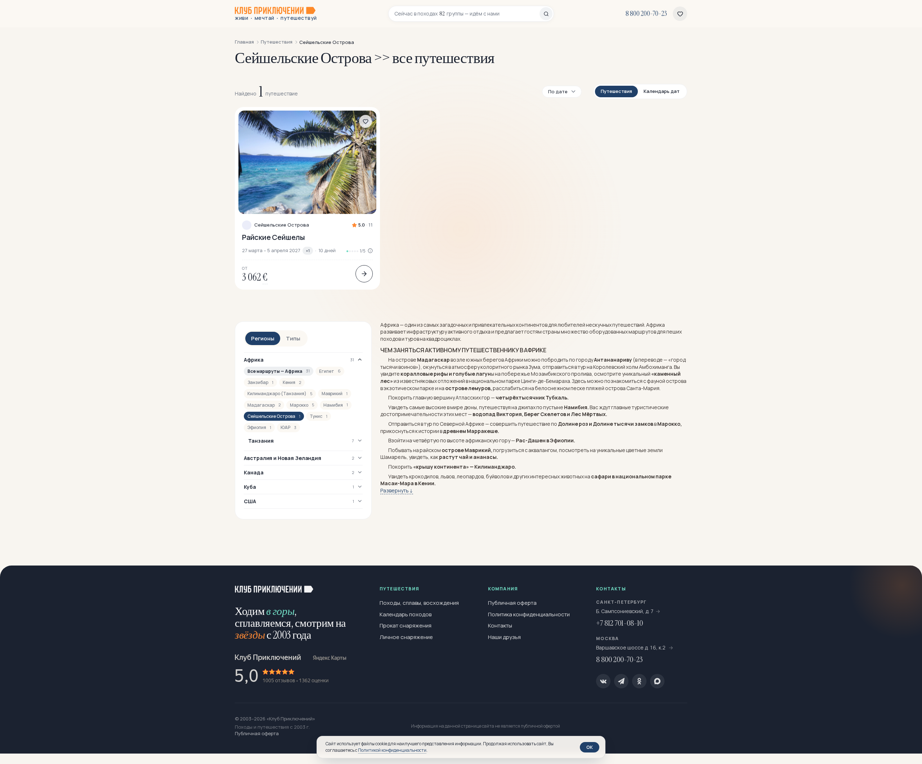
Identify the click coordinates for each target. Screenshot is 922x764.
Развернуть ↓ (396, 490)
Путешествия (616, 91)
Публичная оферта (512, 603)
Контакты (500, 625)
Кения (292, 382)
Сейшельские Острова (281, 225)
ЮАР (288, 427)
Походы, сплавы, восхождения (419, 603)
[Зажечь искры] (904, 583)
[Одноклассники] (639, 681)
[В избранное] (365, 121)
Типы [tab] (293, 338)
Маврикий (335, 393)
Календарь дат (662, 91)
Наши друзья (504, 637)
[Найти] (546, 13)
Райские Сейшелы (273, 237)
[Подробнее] (364, 273)
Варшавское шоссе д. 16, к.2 (631, 647)
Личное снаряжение (406, 637)
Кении (426, 483)
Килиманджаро (494, 466)
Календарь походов (405, 614)
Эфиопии (562, 440)
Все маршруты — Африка (278, 371)
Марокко (302, 405)
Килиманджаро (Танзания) (279, 393)
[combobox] (467, 13)
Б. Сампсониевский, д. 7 (625, 611)
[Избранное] (680, 13)
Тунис (318, 416)
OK (589, 747)
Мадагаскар (264, 405)
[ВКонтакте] (603, 681)
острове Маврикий (466, 450)
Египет (330, 371)
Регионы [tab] (262, 338)
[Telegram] (621, 681)
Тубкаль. (557, 397)
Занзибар (260, 382)
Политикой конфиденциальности (392, 750)
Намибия (335, 405)
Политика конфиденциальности (529, 614)
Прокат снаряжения (405, 625)
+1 (308, 250)
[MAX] (657, 681)
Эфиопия (259, 427)
